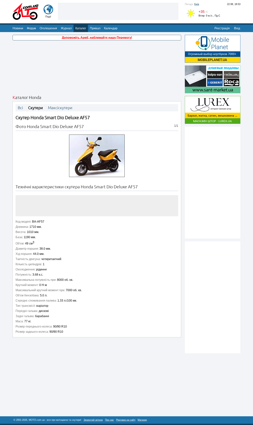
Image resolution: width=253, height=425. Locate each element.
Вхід (237, 28)
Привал (95, 28)
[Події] (48, 12)
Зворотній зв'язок (93, 420)
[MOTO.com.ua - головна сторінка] (26, 18)
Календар (110, 28)
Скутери (35, 107)
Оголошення (48, 28)
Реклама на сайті (125, 420)
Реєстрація (222, 28)
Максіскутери (60, 107)
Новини (18, 28)
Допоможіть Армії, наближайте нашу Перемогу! (97, 37)
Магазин (142, 420)
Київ (196, 4)
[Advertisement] (118, 11)
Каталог (80, 28)
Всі (20, 107)
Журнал (66, 28)
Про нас (109, 420)
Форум (31, 28)
